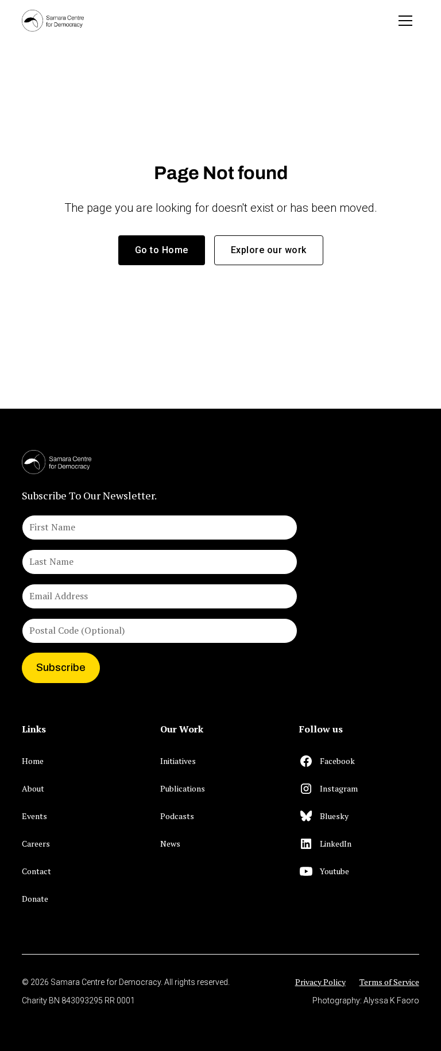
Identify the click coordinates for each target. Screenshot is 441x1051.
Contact (36, 871)
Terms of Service (389, 981)
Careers (36, 843)
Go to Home (161, 250)
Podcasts (177, 815)
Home (33, 760)
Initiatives (178, 760)
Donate (35, 898)
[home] (53, 20)
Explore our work (269, 250)
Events (34, 815)
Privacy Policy (320, 981)
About (33, 788)
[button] (405, 20)
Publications (182, 788)
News (170, 843)
